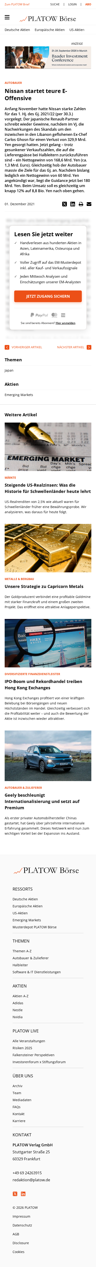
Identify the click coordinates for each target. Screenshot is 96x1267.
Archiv (17, 1086)
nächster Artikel (70, 347)
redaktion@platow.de (31, 1179)
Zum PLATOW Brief (17, 4)
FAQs (17, 1107)
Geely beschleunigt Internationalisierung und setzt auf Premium (42, 801)
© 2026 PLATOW (25, 1207)
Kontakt (18, 1114)
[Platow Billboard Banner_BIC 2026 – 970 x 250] (48, 57)
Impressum (21, 1216)
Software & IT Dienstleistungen (37, 972)
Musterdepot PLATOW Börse (35, 927)
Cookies (18, 1252)
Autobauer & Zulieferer (31, 958)
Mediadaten (22, 1100)
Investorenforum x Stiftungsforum (39, 1062)
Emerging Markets (27, 920)
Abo (88, 4)
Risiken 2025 (22, 1048)
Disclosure (21, 1243)
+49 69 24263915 (27, 1172)
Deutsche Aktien (17, 29)
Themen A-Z (22, 951)
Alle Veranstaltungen (29, 1041)
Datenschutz (22, 1225)
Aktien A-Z (20, 996)
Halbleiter (20, 965)
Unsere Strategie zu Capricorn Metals (44, 586)
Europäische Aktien (50, 29)
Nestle (18, 1010)
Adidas (18, 1003)
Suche (55, 4)
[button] (64, 204)
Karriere (19, 1121)
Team (17, 1093)
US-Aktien (77, 29)
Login (72, 4)
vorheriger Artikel (27, 347)
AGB (16, 1234)
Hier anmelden (65, 323)
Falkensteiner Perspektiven (34, 1055)
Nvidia (18, 1017)
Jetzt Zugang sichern (48, 296)
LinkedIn (23, 1194)
